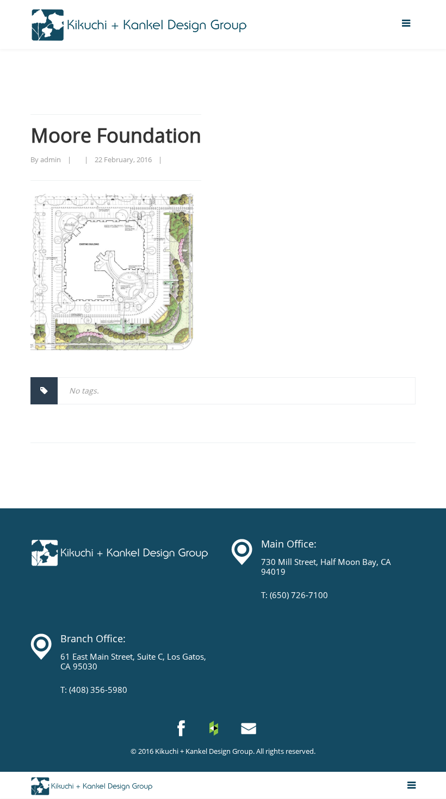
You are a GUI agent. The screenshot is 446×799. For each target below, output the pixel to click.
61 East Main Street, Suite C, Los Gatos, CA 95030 (133, 661)
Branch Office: (93, 638)
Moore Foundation (115, 135)
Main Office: (289, 543)
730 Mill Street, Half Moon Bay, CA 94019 (326, 566)
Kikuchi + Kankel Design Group (204, 751)
